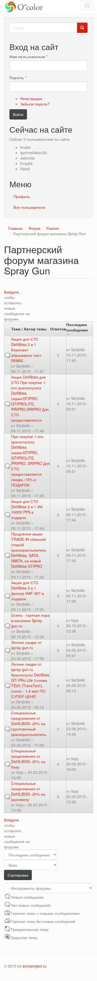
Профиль (21, 196)
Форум (34, 228)
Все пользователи (29, 207)
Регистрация (31, 98)
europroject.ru (35, 966)
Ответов (58, 328)
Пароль (17, 77)
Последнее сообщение (77, 327)
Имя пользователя (28, 56)
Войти (18, 114)
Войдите (11, 292)
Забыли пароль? (35, 104)
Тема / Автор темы (29, 328)
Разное (52, 228)
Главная (15, 228)
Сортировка (18, 875)
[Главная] (24, 7)
